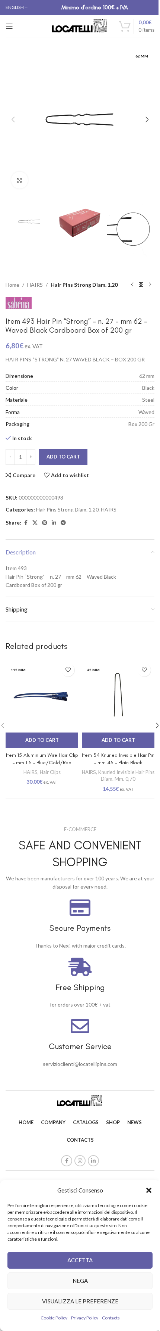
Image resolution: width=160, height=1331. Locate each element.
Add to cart (63, 457)
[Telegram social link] (63, 523)
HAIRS (35, 285)
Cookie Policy (54, 1318)
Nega (80, 1280)
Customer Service (80, 1046)
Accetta (80, 1260)
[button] (149, 1190)
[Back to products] (141, 284)
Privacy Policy (84, 1318)
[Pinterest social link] (44, 523)
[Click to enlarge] (19, 180)
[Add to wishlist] (67, 670)
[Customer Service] (80, 1026)
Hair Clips (50, 772)
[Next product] (149, 284)
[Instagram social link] (80, 1160)
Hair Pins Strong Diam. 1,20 (84, 285)
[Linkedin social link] (53, 523)
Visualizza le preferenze (80, 1301)
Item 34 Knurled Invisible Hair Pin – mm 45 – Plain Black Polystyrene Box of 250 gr (118, 762)
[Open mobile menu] (9, 26)
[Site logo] (80, 25)
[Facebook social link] (25, 523)
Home (12, 285)
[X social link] (35, 523)
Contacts (111, 1318)
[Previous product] (132, 284)
